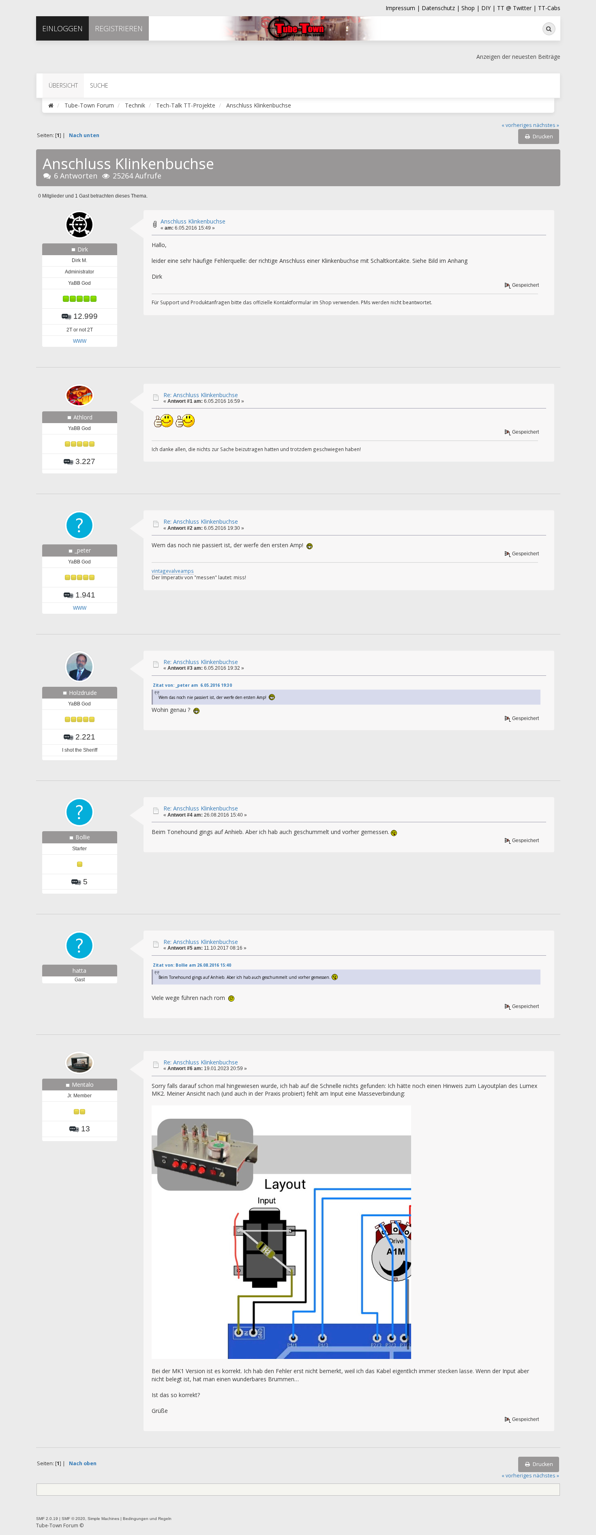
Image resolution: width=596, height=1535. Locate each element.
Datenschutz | (441, 8)
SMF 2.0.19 (47, 1518)
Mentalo (83, 1084)
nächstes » (546, 125)
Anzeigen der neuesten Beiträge (518, 56)
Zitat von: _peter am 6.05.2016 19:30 (192, 685)
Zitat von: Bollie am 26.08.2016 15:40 (192, 965)
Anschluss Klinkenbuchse (193, 221)
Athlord (82, 417)
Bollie (82, 837)
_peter (83, 550)
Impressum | (404, 8)
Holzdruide (83, 693)
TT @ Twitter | (516, 8)
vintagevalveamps (173, 571)
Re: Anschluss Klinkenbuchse (200, 395)
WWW (79, 341)
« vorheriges (517, 125)
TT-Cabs (549, 8)
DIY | (489, 8)
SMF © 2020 (73, 1518)
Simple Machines (103, 1518)
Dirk (82, 249)
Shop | (471, 8)
